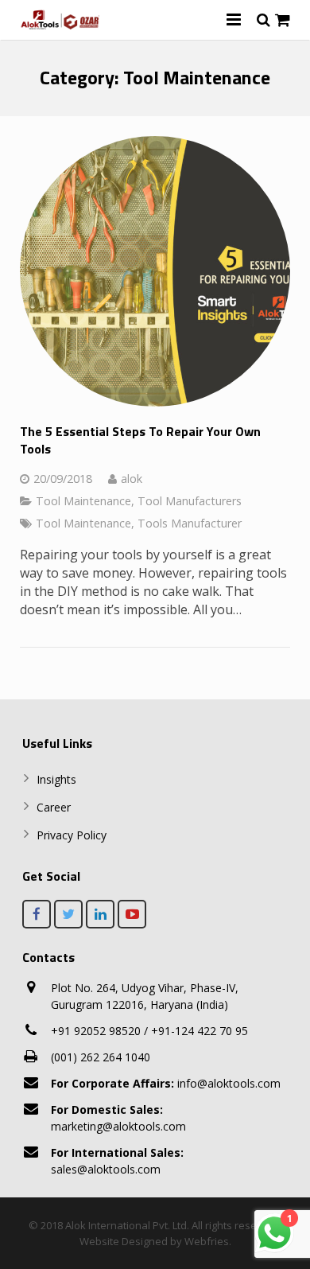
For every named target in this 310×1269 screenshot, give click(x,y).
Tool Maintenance (83, 500)
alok (131, 478)
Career (54, 807)
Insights (56, 779)
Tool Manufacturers (190, 500)
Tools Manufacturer (190, 523)
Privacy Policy (72, 835)
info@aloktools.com (166, 1083)
